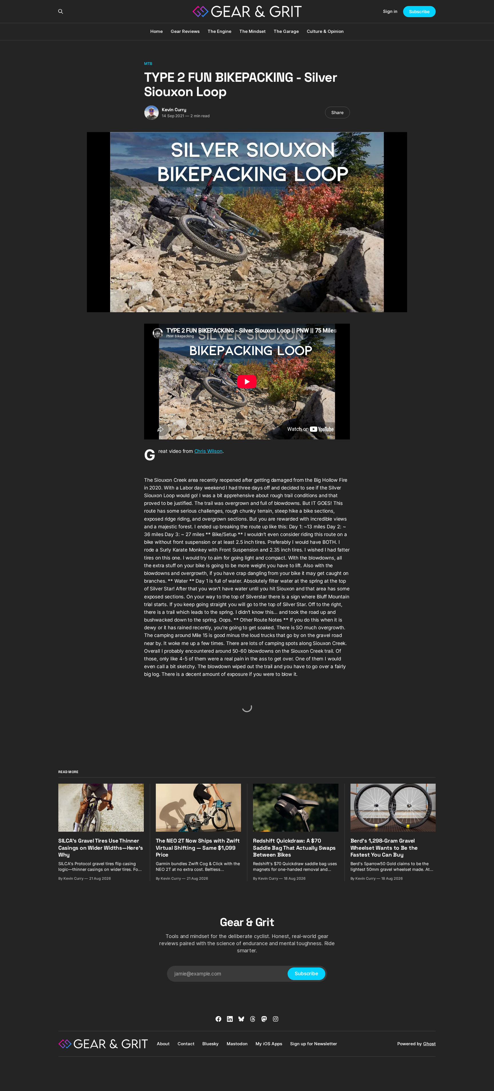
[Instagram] (275, 1019)
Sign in (390, 11)
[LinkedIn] (230, 1019)
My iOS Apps (269, 1043)
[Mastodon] (264, 1019)
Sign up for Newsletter (313, 1043)
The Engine (219, 31)
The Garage (286, 31)
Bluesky (210, 1043)
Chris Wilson (208, 451)
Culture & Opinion (325, 31)
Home (156, 31)
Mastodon (237, 1043)
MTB (148, 63)
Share (337, 112)
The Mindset (252, 31)
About (163, 1043)
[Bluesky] (241, 1019)
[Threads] (253, 1019)
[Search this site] (60, 11)
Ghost (429, 1043)
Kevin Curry (174, 110)
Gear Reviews (185, 31)
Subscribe (419, 11)
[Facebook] (218, 1019)
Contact (186, 1043)
